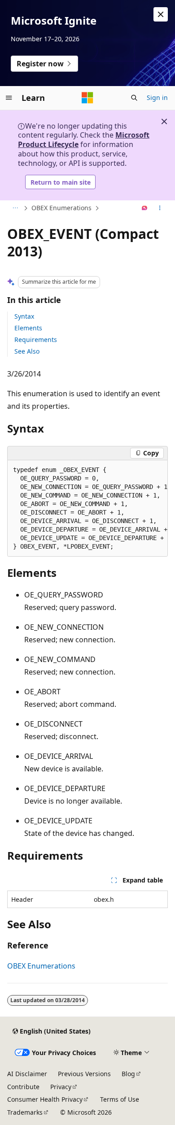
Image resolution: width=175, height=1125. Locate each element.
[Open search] (134, 98)
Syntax (24, 316)
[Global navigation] (9, 98)
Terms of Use (119, 1099)
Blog (128, 1073)
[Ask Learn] (144, 208)
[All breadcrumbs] (15, 208)
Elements (28, 328)
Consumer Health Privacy (45, 1099)
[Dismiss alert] (160, 14)
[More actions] (160, 208)
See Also (26, 351)
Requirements (35, 339)
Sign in (157, 97)
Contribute (23, 1086)
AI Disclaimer (27, 1073)
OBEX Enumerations (61, 207)
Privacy (60, 1086)
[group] (87, 508)
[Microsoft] (87, 98)
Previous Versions (84, 1073)
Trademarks (25, 1112)
